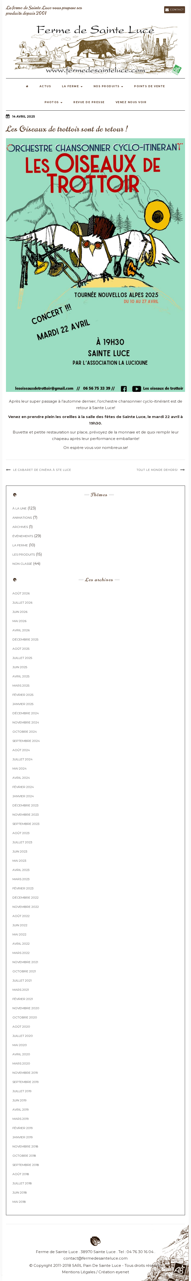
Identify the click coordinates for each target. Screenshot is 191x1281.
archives (20, 527)
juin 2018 (19, 1192)
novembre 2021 (25, 962)
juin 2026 (19, 612)
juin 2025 (19, 667)
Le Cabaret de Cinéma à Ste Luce (42, 470)
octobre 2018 (24, 1155)
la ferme (20, 545)
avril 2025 (20, 676)
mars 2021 (20, 990)
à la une (19, 508)
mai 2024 (19, 768)
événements (22, 536)
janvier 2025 (22, 704)
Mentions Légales (78, 1272)
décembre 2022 (25, 897)
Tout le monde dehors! (157, 470)
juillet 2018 (22, 1183)
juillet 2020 (22, 1036)
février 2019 (22, 1128)
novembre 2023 (25, 814)
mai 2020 (19, 1045)
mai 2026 (19, 621)
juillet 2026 (22, 602)
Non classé (22, 564)
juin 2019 (19, 1100)
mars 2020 (21, 1063)
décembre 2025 (25, 639)
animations (22, 517)
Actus (45, 86)
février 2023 (23, 888)
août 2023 (21, 833)
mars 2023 (21, 879)
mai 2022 (19, 934)
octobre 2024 (24, 731)
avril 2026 (21, 630)
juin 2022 (19, 925)
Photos (52, 102)
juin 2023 (19, 851)
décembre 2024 (25, 713)
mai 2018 (19, 1202)
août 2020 (21, 1026)
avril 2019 (20, 1109)
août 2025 (20, 648)
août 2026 (21, 593)
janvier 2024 (23, 796)
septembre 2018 (25, 1165)
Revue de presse (89, 102)
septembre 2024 (26, 741)
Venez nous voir (131, 102)
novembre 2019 (25, 1072)
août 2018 (20, 1174)
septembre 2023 (26, 824)
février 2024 (23, 787)
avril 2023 (21, 870)
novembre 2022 (25, 907)
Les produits (23, 554)
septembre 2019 (25, 1082)
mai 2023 (19, 860)
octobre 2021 (24, 971)
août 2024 (21, 750)
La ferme (71, 86)
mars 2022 (21, 953)
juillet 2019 (22, 1091)
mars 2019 (20, 1119)
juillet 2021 (22, 980)
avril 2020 (21, 1054)
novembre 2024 (25, 722)
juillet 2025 (22, 658)
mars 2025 (20, 685)
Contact (176, 9)
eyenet (122, 1272)
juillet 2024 (22, 759)
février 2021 (22, 999)
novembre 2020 (25, 1008)
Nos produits (107, 86)
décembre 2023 (25, 805)
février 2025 (22, 695)
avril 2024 (21, 778)
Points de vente (149, 86)
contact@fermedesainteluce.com (95, 1258)
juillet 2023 (22, 842)
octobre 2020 (24, 1017)
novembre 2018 (25, 1146)
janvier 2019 (22, 1137)
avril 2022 (21, 943)
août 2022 (21, 916)
